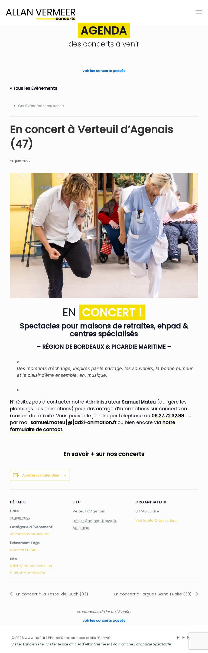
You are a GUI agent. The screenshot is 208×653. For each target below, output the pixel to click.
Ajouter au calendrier (41, 475)
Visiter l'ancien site (27, 644)
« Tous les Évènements (33, 88)
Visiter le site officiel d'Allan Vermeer (78, 644)
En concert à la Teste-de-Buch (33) (51, 594)
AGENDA (104, 30)
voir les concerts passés (104, 70)
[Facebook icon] (178, 637)
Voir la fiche (142, 644)
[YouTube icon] (183, 637)
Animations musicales (29, 534)
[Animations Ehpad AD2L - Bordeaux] (40, 12)
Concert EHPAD (23, 549)
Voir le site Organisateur (156, 520)
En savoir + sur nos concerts (103, 454)
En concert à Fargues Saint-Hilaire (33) (153, 594)
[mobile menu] (199, 12)
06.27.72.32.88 (168, 415)
